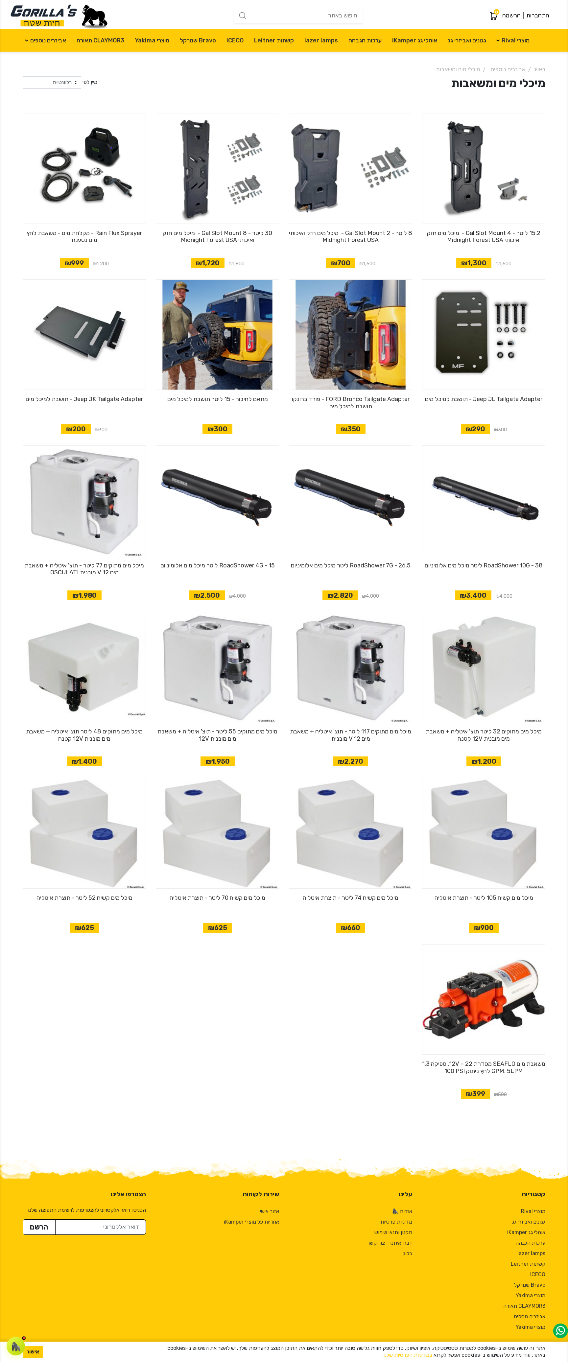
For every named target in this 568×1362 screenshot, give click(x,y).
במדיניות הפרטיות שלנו (407, 1355)
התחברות (537, 15)
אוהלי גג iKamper (414, 40)
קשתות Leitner (274, 40)
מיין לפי (90, 82)
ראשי (539, 69)
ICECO (235, 40)
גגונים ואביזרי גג (467, 40)
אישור (33, 1352)
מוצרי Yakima (152, 40)
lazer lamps (321, 40)
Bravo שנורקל (198, 40)
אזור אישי (269, 1211)
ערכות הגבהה (365, 40)
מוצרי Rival (516, 40)
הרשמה (511, 15)
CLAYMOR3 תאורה (100, 40)
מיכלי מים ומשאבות (458, 69)
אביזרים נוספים (48, 40)
